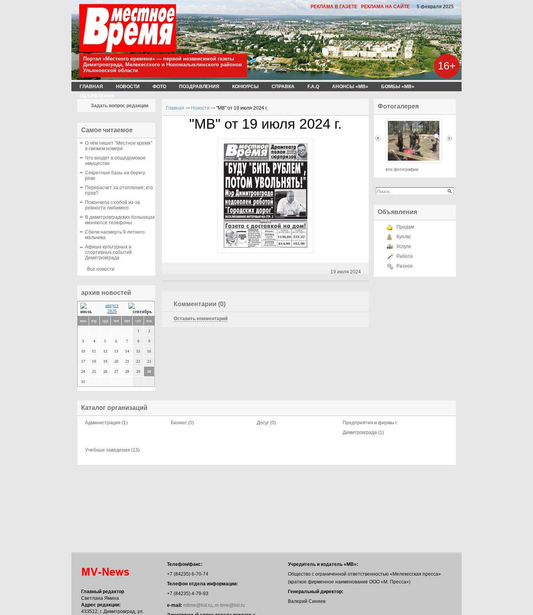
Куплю (403, 236)
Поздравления (199, 86)
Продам (405, 227)
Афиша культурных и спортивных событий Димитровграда (108, 252)
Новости (128, 86)
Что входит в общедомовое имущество (115, 160)
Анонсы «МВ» (350, 86)
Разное (404, 266)
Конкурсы (245, 86)
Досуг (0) (266, 422)
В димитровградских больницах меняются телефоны (120, 219)
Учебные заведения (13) (112, 450)
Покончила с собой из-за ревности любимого (112, 205)
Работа (404, 256)
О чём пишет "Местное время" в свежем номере (118, 145)
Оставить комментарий (200, 318)
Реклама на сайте (385, 6)
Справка (283, 86)
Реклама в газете (334, 6)
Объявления (97, 96)
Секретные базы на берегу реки (115, 175)
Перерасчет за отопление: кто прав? (119, 190)
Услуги (403, 246)
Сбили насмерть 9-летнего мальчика (115, 234)
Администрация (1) (106, 422)
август (112, 305)
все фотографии (402, 169)
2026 (112, 311)
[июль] (88, 309)
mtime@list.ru (197, 605)
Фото (159, 86)
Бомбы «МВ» (397, 86)
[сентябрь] (140, 309)
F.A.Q (313, 86)
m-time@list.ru (230, 605)
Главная (91, 86)
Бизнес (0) (182, 422)
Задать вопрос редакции (119, 105)
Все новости (100, 269)
